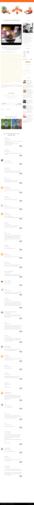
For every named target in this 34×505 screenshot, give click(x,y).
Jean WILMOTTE (7, 431)
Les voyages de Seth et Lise (8, 75)
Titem (4, 54)
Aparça (18, 65)
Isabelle (4, 82)
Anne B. (8, 109)
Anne (11, 74)
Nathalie (20, 61)
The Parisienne (5, 62)
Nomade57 (6, 65)
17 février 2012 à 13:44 (7, 366)
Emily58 (13, 60)
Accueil (2, 112)
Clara (17, 81)
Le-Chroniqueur (12, 55)
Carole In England (10, 72)
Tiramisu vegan (29, 80)
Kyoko (2, 62)
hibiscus (15, 75)
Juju (5, 232)
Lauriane (18, 68)
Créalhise (6, 213)
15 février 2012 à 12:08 (7, 139)
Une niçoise (3, 59)
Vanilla (21, 65)
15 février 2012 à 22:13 (7, 282)
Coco (21, 72)
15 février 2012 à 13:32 (7, 206)
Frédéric (14, 61)
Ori (19, 66)
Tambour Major (10, 61)
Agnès (5, 80)
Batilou (4, 63)
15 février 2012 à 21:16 (7, 272)
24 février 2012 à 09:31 (7, 405)
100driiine (13, 79)
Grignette (2, 56)
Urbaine (20, 62)
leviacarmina (7, 448)
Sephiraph (20, 79)
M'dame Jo (17, 67)
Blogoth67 (2, 79)
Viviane (16, 56)
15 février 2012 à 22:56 (7, 290)
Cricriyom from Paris (12, 62)
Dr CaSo (14, 74)
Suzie (12, 56)
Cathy (21, 66)
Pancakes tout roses (30, 115)
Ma (19, 76)
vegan (24, 74)
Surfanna (16, 59)
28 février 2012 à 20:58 (7, 449)
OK (31, 59)
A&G (19, 59)
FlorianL (6, 245)
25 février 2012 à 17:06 (7, 424)
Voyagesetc (15, 68)
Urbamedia (16, 79)
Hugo (6, 72)
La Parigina (20, 56)
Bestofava (12, 59)
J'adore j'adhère (8, 82)
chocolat (24, 73)
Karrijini (11, 80)
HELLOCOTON (24, 56)
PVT (23, 71)
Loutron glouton (15, 66)
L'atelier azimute (9, 60)
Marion (17, 61)
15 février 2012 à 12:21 (7, 169)
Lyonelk (17, 76)
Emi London (7, 55)
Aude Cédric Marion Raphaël (10, 311)
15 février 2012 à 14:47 (7, 224)
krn (5, 404)
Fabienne (12, 69)
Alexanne (14, 73)
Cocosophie (3, 73)
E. (4, 159)
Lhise (10, 66)
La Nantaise (7, 66)
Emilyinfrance (18, 55)
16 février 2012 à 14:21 (7, 323)
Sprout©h (6, 79)
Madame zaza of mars (12, 81)
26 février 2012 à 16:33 (7, 433)
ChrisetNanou (7, 346)
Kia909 (6, 61)
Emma (2, 54)
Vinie (17, 75)
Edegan (20, 54)
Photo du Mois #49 (5, 127)
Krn (15, 69)
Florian (18, 72)
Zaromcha (2, 72)
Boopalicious (13, 63)
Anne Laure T (17, 54)
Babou (6, 59)
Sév (5, 412)
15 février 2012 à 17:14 (7, 246)
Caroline (2, 80)
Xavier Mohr (18, 69)
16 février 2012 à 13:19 (7, 313)
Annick (5, 253)
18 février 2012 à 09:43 (7, 393)
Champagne (9, 67)
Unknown (6, 355)
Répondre (21, 155)
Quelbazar (17, 62)
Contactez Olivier (4, 87)
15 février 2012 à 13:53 (7, 214)
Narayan (5, 68)
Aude (1, 63)
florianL (17, 74)
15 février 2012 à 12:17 (7, 161)
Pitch (12, 67)
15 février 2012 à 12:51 (7, 188)
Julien (21, 59)
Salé (26, 71)
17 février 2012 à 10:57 (7, 357)
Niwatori (13, 54)
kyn (5, 177)
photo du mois (29, 73)
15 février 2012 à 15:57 (7, 233)
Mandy (4, 81)
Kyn (6, 54)
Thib (21, 76)
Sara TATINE (6, 187)
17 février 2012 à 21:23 (7, 384)
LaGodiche (10, 65)
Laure (2, 67)
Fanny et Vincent (10, 68)
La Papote (17, 60)
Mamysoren (3, 55)
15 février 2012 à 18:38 (7, 255)
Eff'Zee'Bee (13, 76)
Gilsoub (7, 81)
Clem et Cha (8, 76)
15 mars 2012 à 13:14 (7, 467)
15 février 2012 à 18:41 (7, 263)
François (17, 73)
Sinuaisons (4, 67)
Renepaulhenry (3, 76)
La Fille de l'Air (3, 60)
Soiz (19, 75)
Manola (4, 74)
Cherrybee (7, 74)
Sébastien (9, 59)
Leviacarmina (9, 54)
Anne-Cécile (9, 69)
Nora (15, 72)
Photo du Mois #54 (16, 127)
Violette (14, 67)
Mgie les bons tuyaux (9, 271)
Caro (21, 75)
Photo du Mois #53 (30, 100)
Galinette (6, 56)
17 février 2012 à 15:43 (7, 374)
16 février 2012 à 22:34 (7, 347)
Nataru (16, 63)
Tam (10, 63)
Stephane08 (7, 63)
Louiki (6, 73)
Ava (13, 56)
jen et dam (3, 66)
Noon (9, 56)
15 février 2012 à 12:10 (7, 151)
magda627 (9, 79)
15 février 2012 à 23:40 (7, 300)
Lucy (5, 423)
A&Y (21, 55)
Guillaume (8, 80)
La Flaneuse (15, 65)
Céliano (8, 73)
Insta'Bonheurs (28, 64)
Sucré (28, 71)
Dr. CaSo (6, 335)
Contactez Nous (28, 45)
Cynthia (11, 73)
